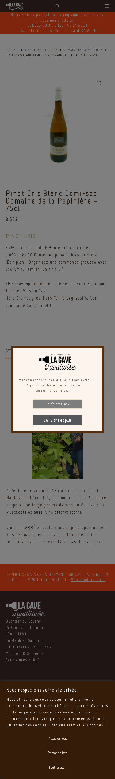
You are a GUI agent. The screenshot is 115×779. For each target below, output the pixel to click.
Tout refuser (57, 767)
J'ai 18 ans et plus (57, 420)
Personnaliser (57, 753)
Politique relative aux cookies (76, 725)
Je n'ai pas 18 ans (58, 404)
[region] (57, 730)
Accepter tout (58, 738)
